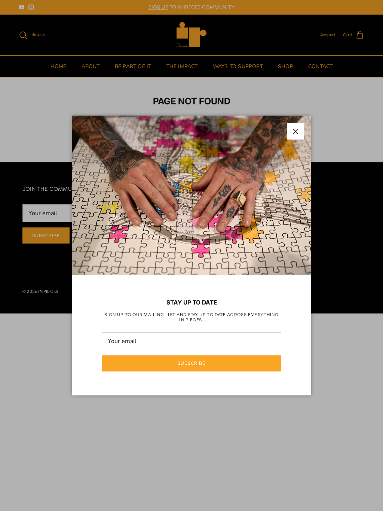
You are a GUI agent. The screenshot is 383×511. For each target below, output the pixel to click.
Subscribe (191, 363)
